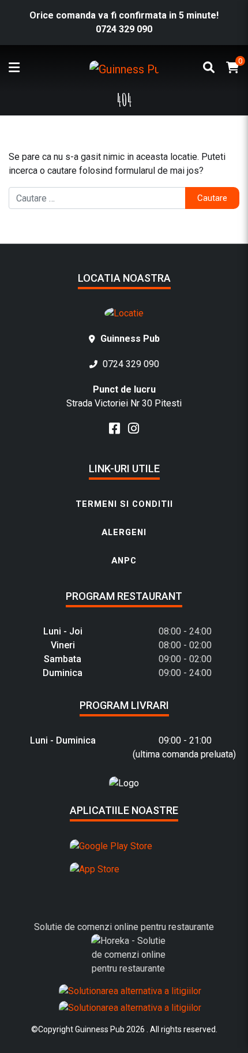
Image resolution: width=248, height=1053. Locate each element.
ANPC (124, 560)
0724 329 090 (124, 29)
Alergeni (124, 532)
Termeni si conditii (124, 504)
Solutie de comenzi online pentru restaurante (124, 926)
